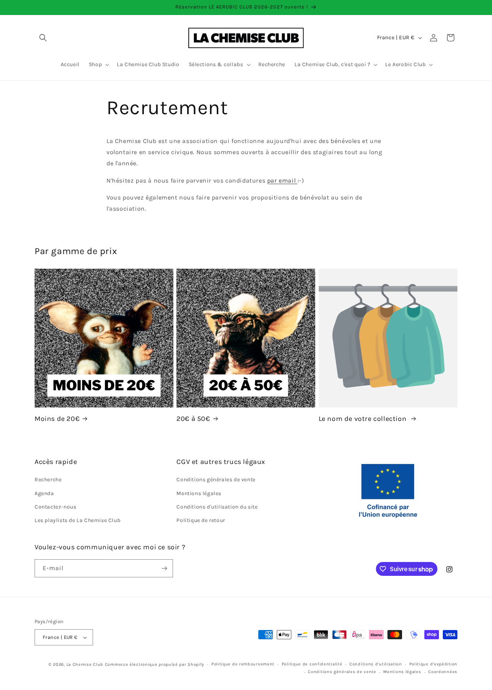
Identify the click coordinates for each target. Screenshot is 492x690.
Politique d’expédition (433, 664)
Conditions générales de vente (215, 479)
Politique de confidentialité (312, 664)
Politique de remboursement (242, 664)
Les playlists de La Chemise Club (77, 520)
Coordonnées (442, 671)
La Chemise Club (85, 664)
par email (282, 180)
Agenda (44, 493)
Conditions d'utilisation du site (217, 507)
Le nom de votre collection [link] (363, 418)
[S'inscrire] (164, 568)
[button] (43, 37)
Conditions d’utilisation (375, 664)
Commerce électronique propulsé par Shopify (154, 664)
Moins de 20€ (57, 418)
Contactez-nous (55, 507)
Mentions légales (198, 493)
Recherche (48, 479)
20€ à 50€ (193, 418)
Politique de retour (200, 520)
